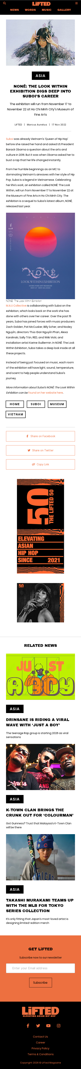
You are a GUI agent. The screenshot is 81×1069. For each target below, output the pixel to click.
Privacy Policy (40, 1048)
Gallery (64, 10)
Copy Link (43, 464)
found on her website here (45, 393)
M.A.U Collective (16, 306)
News (14, 10)
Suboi (10, 139)
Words (30, 10)
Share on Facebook (43, 436)
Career (40, 1042)
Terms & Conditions (41, 1054)
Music (46, 10)
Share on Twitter (42, 450)
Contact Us (40, 1037)
